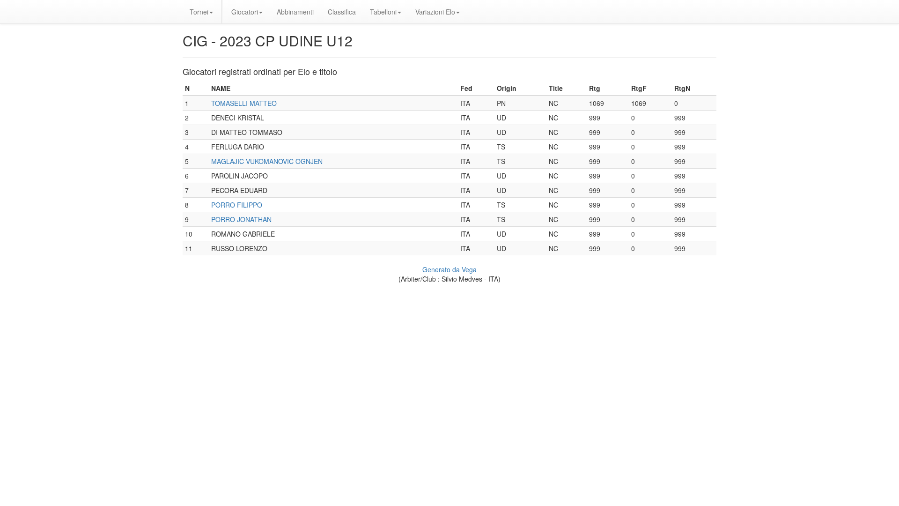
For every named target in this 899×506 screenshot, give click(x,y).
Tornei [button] (199, 11)
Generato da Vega (449, 269)
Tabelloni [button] (383, 11)
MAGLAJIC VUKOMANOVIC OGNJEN (267, 161)
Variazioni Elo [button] (435, 11)
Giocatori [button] (244, 11)
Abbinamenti (295, 11)
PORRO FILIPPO (236, 204)
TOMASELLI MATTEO (244, 103)
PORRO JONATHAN (241, 219)
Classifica (342, 11)
